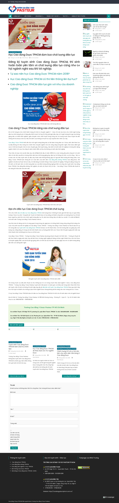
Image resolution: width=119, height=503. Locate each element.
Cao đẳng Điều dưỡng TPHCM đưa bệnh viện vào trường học (71, 376)
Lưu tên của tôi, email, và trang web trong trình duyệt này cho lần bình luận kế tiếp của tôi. (15, 438)
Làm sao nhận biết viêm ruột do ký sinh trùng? (100, 26)
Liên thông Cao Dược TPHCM (20, 469)
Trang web (13, 423)
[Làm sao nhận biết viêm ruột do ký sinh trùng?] (87, 27)
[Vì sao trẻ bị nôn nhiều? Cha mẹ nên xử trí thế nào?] (87, 163)
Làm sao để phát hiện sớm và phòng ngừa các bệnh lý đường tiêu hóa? (101, 75)
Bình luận (13, 392)
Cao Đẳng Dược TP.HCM (15, 52)
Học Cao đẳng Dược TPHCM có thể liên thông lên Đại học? (43, 79)
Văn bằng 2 (38, 16)
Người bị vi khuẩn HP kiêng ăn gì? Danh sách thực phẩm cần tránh (101, 53)
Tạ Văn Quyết (12, 353)
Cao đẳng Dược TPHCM (19, 462)
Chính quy (17, 16)
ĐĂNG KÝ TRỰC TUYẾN (78, 16)
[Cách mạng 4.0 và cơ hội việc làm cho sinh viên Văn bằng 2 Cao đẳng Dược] (68, 336)
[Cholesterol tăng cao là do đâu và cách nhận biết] (87, 114)
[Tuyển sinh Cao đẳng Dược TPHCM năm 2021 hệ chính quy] (20, 334)
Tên (12, 409)
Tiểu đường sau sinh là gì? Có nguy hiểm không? (101, 87)
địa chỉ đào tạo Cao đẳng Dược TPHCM (29, 213)
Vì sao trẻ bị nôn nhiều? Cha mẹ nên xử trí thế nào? (101, 160)
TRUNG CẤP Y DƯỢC (53, 16)
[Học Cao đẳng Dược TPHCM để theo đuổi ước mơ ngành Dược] (44, 336)
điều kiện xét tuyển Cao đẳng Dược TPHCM (55, 287)
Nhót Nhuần (25, 58)
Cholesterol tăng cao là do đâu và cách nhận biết (101, 105)
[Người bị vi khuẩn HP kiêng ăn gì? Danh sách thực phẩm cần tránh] (87, 53)
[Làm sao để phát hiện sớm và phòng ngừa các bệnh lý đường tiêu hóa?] (87, 77)
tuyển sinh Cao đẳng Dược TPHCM (29, 228)
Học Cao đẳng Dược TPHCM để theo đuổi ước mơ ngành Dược (43, 351)
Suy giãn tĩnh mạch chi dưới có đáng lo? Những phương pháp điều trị (101, 36)
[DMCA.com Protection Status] (84, 467)
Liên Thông (27, 16)
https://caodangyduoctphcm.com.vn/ (60, 491)
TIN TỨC (65, 16)
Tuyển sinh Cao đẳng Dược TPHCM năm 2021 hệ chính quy (19, 347)
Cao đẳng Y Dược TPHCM (16, 142)
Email (12, 416)
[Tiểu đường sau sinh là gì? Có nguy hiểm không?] (87, 93)
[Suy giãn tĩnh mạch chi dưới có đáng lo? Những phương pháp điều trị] (87, 40)
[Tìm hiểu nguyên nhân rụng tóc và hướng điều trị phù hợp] (87, 147)
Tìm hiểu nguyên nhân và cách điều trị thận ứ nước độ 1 (101, 64)
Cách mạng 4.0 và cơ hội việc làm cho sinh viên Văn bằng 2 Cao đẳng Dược (68, 353)
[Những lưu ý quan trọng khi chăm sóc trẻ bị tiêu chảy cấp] (87, 131)
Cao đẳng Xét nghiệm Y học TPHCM (22, 466)
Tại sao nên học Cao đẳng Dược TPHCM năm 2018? (40, 73)
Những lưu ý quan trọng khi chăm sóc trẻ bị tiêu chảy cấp (101, 130)
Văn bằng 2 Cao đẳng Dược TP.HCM (67, 348)
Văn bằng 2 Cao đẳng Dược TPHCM (22, 471)
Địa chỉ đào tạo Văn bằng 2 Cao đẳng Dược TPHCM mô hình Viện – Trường (18, 376)
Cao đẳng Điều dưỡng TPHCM (58, 160)
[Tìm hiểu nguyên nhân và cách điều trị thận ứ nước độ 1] (87, 64)
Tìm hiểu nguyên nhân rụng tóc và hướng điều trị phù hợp (101, 141)
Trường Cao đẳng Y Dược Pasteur (41, 501)
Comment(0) (34, 58)
